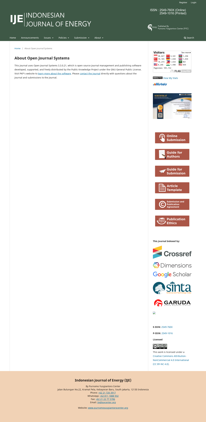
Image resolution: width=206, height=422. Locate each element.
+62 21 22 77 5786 (105, 399)
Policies (63, 37)
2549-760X (167, 326)
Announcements (30, 37)
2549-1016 (167, 333)
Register (183, 2)
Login (193, 2)
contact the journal (90, 73)
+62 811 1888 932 (109, 395)
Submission (80, 37)
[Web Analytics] (158, 78)
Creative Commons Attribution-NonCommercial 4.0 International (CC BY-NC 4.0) (171, 360)
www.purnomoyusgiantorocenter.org (108, 407)
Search (190, 37)
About (98, 37)
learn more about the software (54, 73)
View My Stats (170, 78)
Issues (48, 37)
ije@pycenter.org (106, 402)
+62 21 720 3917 (107, 392)
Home (13, 37)
